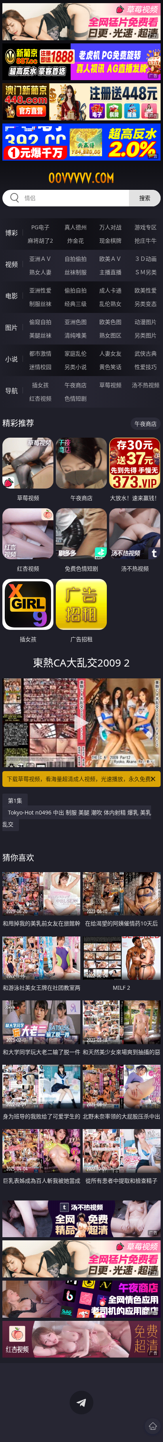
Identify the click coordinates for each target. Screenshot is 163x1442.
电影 (11, 296)
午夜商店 (75, 385)
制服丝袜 (40, 303)
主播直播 (110, 272)
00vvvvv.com (81, 178)
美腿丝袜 (40, 335)
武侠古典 (146, 353)
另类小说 (75, 367)
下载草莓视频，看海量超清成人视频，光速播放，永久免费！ (81, 779)
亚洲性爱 (40, 290)
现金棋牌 (110, 240)
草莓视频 (110, 385)
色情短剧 (75, 398)
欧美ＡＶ (110, 258)
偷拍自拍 (75, 290)
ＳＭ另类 (146, 272)
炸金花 (75, 240)
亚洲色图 (75, 322)
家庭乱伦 (75, 353)
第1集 (15, 800)
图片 (11, 327)
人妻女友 (110, 353)
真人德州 (75, 227)
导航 (11, 390)
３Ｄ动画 (146, 258)
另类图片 (146, 335)
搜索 (144, 198)
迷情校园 (40, 367)
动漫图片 (146, 322)
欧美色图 (110, 322)
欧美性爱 (146, 290)
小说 (11, 359)
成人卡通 (110, 290)
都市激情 (40, 353)
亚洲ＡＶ (40, 258)
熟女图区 (110, 335)
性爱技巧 (146, 367)
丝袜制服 (75, 272)
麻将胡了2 (40, 240)
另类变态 (146, 303)
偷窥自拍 (40, 322)
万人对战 (110, 227)
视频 (11, 264)
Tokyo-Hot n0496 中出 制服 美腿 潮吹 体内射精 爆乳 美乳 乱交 (76, 818)
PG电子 (40, 227)
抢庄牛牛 (146, 240)
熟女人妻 (40, 272)
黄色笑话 (110, 367)
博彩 (11, 232)
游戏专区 (146, 227)
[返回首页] (153, 1426)
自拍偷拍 (75, 258)
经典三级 (75, 303)
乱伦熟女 (110, 303)
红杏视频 (40, 398)
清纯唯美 (75, 335)
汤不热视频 (145, 385)
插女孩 (40, 385)
